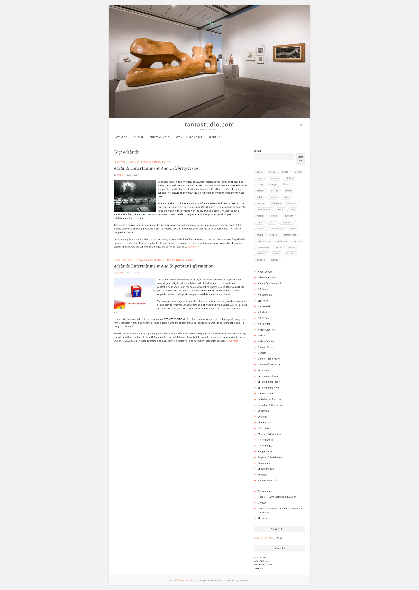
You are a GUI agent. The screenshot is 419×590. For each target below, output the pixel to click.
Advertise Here (262, 561)
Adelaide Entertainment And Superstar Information (164, 266)
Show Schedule (266, 468)
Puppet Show (265, 451)
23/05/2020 (133, 175)
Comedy (119, 162)
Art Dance (263, 289)
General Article (265, 393)
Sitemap (258, 568)
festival (260, 216)
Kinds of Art (194, 137)
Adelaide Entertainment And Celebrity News (156, 168)
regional (292, 247)
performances (263, 241)
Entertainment (159, 137)
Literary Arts (264, 422)
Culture (139, 137)
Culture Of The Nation (269, 364)
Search (258, 151)
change (272, 184)
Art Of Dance (264, 318)
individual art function (269, 399)
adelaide (134, 162)
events (280, 209)
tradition (261, 260)
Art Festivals (264, 306)
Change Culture (266, 347)
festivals (275, 216)
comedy (288, 191)
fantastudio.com (209, 124)
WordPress (244, 580)
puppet (278, 247)
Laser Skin (263, 410)
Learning (262, 416)
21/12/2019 (133, 272)
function (289, 216)
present (297, 241)
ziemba (274, 260)
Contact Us (260, 557)
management (276, 228)
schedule (261, 253)
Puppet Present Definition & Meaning (277, 497)
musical (273, 235)
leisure (260, 228)
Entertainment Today (269, 382)
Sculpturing (264, 463)
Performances (265, 439)
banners (261, 178)
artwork (298, 172)
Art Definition (265, 295)
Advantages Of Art (267, 277)
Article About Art (266, 329)
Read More (193, 246)
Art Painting (264, 324)
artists (285, 172)
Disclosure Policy (263, 564)
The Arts (262, 518)
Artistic (261, 335)
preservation (263, 247)
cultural (260, 197)
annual (272, 172)
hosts (272, 222)
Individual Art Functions (270, 405)
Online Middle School (265, 538)
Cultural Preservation (269, 358)
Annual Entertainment (269, 283)
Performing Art (265, 445)
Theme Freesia (218, 580)
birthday (290, 178)
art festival (263, 300)
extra (292, 209)
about (259, 172)
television (290, 253)
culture (274, 197)
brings (260, 184)
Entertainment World (269, 387)
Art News (121, 137)
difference (276, 203)
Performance (265, 491)
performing (282, 241)
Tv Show (262, 474)
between (275, 178)
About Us (214, 137)
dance (287, 197)
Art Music (263, 312)
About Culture (123, 260)
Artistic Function (266, 341)
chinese (260, 191)
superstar (188, 260)
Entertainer (264, 370)
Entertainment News (268, 376)
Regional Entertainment (270, 457)
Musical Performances (269, 434)
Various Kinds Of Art (268, 480)
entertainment (161, 162)
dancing (260, 203)
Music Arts (263, 428)
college (274, 191)
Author (120, 175)
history (260, 222)
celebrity (145, 162)
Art (177, 137)
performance (290, 235)
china (285, 184)
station (275, 253)
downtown (292, 203)
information (174, 260)
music (260, 235)
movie (292, 228)
